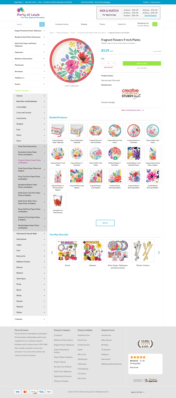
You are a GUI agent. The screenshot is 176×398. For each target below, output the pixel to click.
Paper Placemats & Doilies (61, 350)
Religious (105, 354)
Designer (19, 124)
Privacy (102, 24)
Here (108, 2)
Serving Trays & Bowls (63, 367)
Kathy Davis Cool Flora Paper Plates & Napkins (29, 194)
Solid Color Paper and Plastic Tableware (25, 44)
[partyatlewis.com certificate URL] (145, 380)
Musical (19, 267)
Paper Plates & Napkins (63, 357)
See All (105, 223)
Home (51, 33)
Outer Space (21, 279)
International (21, 239)
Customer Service (61, 24)
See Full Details (151, 15)
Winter (19, 312)
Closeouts (18, 319)
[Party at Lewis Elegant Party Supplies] (36, 12)
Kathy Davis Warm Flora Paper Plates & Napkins (27, 202)
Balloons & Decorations (23, 59)
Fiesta (18, 135)
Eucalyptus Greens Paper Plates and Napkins (27, 153)
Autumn (19, 96)
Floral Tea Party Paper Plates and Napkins (29, 177)
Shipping (84, 24)
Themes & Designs (22, 91)
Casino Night (21, 107)
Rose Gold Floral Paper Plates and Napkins (29, 210)
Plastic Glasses (60, 362)
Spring (18, 295)
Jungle (18, 245)
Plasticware (19, 65)
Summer (19, 301)
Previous (52, 252)
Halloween (82, 364)
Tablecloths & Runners (63, 376)
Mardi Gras (82, 340)
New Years (82, 378)
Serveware (19, 71)
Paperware (19, 52)
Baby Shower (106, 340)
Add (142, 63)
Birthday (104, 345)
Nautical (19, 273)
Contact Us (122, 24)
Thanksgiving (83, 369)
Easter (80, 349)
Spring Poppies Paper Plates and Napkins (28, 226)
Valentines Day (84, 335)
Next (159, 252)
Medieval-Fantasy (23, 262)
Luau (18, 250)
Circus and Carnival (23, 113)
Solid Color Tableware (63, 371)
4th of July (82, 354)
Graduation (106, 349)
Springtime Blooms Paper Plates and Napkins (27, 186)
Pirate (18, 284)
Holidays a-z (19, 78)
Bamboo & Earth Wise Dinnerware (27, 37)
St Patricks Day (84, 345)
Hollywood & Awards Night (26, 234)
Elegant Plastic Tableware (64, 345)
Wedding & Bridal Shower (111, 364)
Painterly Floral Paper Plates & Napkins (29, 218)
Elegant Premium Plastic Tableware (28, 31)
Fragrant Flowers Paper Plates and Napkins (29, 161)
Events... (18, 84)
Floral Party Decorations (27, 146)
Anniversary (106, 335)
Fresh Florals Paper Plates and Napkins (29, 169)
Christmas (82, 373)
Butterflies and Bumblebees (26, 101)
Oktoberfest (82, 359)
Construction (21, 118)
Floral (18, 141)
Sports (18, 290)
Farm (18, 129)
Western (19, 307)
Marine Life (20, 256)
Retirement (105, 359)
